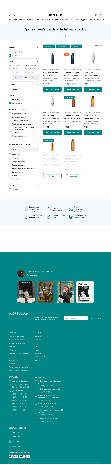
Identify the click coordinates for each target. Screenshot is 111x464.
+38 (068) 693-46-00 (19, 403)
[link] (101, 15)
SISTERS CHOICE (72, 20)
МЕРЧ (33, 20)
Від (10, 77)
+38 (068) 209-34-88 (45, 415)
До (25, 77)
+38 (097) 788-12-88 (19, 397)
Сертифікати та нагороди (18, 353)
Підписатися (32, 275)
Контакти (12, 364)
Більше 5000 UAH (30, 72)
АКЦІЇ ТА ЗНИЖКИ (59, 20)
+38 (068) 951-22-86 (19, 407)
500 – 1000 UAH (14, 72)
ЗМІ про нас (13, 350)
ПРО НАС (88, 20)
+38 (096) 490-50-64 (19, 410)
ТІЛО (26, 20)
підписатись (96, 318)
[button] (49, 46)
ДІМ (29, 20)
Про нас (12, 347)
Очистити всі (77, 46)
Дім (36, 347)
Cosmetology (16, 446)
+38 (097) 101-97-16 (45, 400)
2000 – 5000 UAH (30, 69)
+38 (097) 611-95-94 (45, 392)
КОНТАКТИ (100, 20)
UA (10, 15)
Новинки (38, 353)
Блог (10, 357)
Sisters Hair (16, 432)
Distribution (15, 441)
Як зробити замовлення (17, 340)
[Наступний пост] (90, 292)
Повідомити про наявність (52, 175)
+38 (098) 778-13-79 (45, 386)
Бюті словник (13, 360)
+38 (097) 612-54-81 (19, 394)
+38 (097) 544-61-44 (45, 407)
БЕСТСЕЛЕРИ (48, 20)
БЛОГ (93, 20)
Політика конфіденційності (18, 370)
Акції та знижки (40, 357)
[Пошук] (14, 15)
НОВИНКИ (39, 20)
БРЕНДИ (81, 20)
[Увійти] (96, 15)
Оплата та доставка (16, 336)
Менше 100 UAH (14, 65)
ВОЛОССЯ (12, 20)
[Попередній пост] (21, 292)
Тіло (36, 343)
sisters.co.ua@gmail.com (20, 381)
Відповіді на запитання (17, 343)
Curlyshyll (47, 69)
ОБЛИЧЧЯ (20, 20)
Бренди (37, 360)
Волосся (38, 336)
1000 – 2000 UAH (30, 65)
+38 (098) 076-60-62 (45, 421)
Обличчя (38, 340)
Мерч (37, 350)
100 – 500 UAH (13, 69)
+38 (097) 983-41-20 (19, 400)
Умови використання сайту (19, 367)
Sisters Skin (16, 437)
